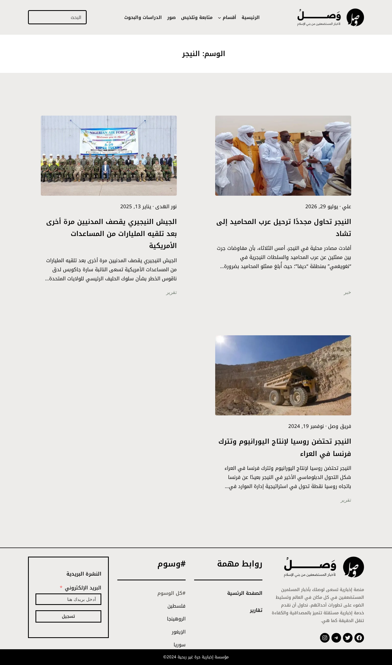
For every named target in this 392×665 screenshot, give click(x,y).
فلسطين (176, 606)
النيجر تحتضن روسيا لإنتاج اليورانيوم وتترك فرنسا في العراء (284, 447)
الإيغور (179, 631)
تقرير (171, 292)
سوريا (180, 644)
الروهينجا (176, 618)
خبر (347, 292)
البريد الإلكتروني (83, 587)
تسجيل (68, 616)
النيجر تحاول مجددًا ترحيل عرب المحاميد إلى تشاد (283, 228)
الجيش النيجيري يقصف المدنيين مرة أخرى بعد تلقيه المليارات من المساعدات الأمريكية (111, 234)
